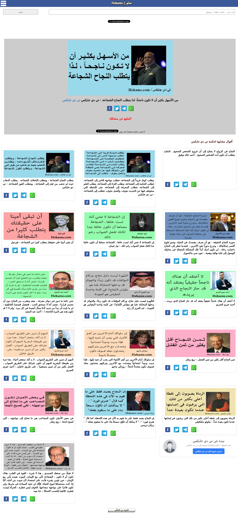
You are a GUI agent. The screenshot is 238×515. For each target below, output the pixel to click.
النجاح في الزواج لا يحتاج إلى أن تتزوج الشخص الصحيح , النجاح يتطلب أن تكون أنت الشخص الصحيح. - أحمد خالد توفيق (199, 153)
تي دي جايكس (71, 100)
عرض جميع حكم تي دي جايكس (208, 451)
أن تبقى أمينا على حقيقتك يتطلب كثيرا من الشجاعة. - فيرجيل (42, 242)
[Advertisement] (119, 30)
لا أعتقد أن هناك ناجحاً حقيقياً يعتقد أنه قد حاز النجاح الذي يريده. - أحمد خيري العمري (199, 302)
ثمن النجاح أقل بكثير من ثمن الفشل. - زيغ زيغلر (210, 359)
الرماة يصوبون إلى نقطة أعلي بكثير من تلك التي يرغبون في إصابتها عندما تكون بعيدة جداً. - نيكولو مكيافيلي (199, 419)
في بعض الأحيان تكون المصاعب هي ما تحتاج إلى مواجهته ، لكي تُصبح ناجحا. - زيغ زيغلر (38, 419)
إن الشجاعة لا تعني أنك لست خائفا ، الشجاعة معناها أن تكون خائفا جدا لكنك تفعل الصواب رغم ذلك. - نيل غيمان (119, 244)
